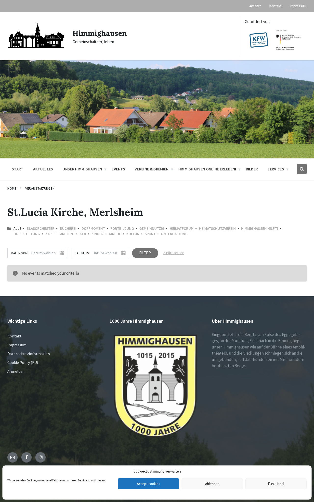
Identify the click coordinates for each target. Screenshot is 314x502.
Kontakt (14, 336)
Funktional (276, 483)
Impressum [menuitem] (298, 6)
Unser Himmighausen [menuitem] (82, 169)
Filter (145, 253)
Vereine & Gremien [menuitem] (152, 169)
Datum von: (19, 253)
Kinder (98, 234)
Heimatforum (182, 228)
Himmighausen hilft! (259, 228)
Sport (150, 234)
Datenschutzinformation (28, 353)
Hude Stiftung (26, 234)
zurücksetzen (173, 252)
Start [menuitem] (18, 169)
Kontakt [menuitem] (275, 6)
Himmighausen (100, 33)
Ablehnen (212, 483)
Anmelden (16, 371)
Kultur (132, 234)
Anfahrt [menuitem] (255, 6)
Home (11, 188)
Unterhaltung (174, 234)
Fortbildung (122, 228)
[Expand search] (302, 169)
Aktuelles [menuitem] (43, 169)
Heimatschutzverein (217, 228)
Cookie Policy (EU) (22, 362)
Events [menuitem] (118, 169)
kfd (83, 234)
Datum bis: (82, 253)
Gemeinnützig (151, 228)
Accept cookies (148, 483)
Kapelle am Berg (59, 234)
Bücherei (68, 228)
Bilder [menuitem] (252, 169)
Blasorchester (40, 228)
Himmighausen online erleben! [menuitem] (207, 169)
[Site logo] (36, 51)
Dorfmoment (93, 228)
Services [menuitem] (275, 169)
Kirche (115, 234)
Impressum (16, 344)
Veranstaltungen (39, 188)
